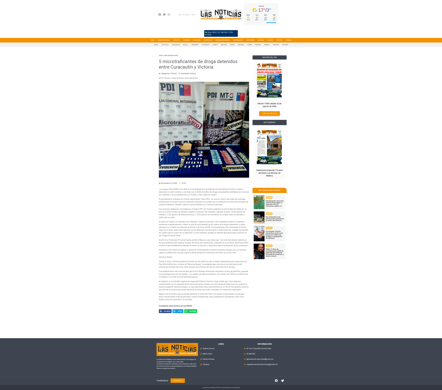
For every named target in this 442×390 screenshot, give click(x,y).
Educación (196, 40)
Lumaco (215, 45)
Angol (156, 45)
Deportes (176, 40)
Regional (258, 45)
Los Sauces (205, 45)
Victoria (285, 45)
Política (279, 40)
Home (152, 40)
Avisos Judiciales (164, 40)
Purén (249, 45)
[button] (165, 311)
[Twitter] (164, 15)
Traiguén (276, 45)
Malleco (224, 45)
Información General (222, 40)
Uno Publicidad (235, 387)
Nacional (261, 40)
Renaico (267, 45)
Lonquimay (194, 45)
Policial (270, 40)
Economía (186, 40)
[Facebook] (160, 15)
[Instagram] (169, 15)
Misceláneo (250, 40)
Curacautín (176, 45)
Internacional (238, 40)
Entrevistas (208, 40)
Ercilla (185, 45)
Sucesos (288, 40)
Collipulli (165, 45)
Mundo (232, 45)
